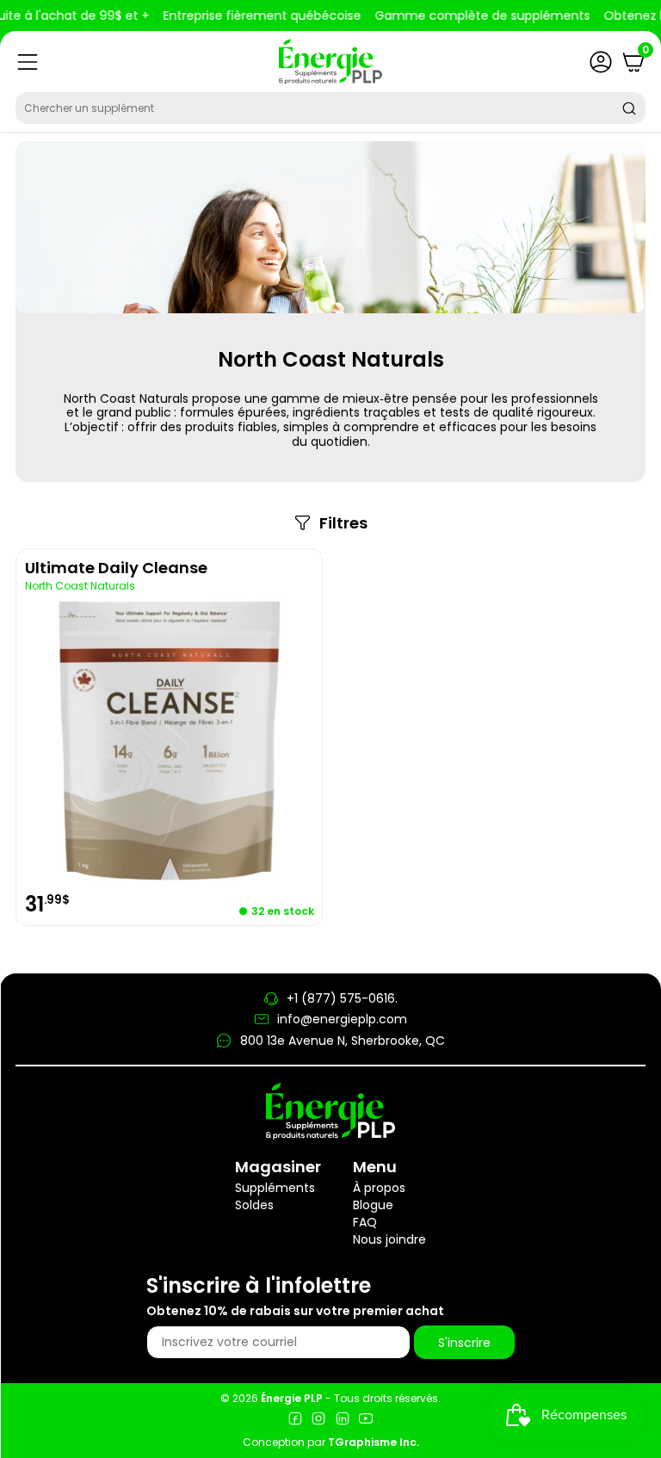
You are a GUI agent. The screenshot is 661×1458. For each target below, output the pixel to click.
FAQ (365, 1222)
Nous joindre (389, 1239)
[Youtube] (366, 1420)
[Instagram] (318, 1420)
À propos (379, 1187)
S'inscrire (464, 1342)
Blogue (373, 1205)
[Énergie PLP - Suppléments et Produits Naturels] (330, 61)
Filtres (343, 523)
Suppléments (275, 1187)
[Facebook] (295, 1420)
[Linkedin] (342, 1420)
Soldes (254, 1205)
